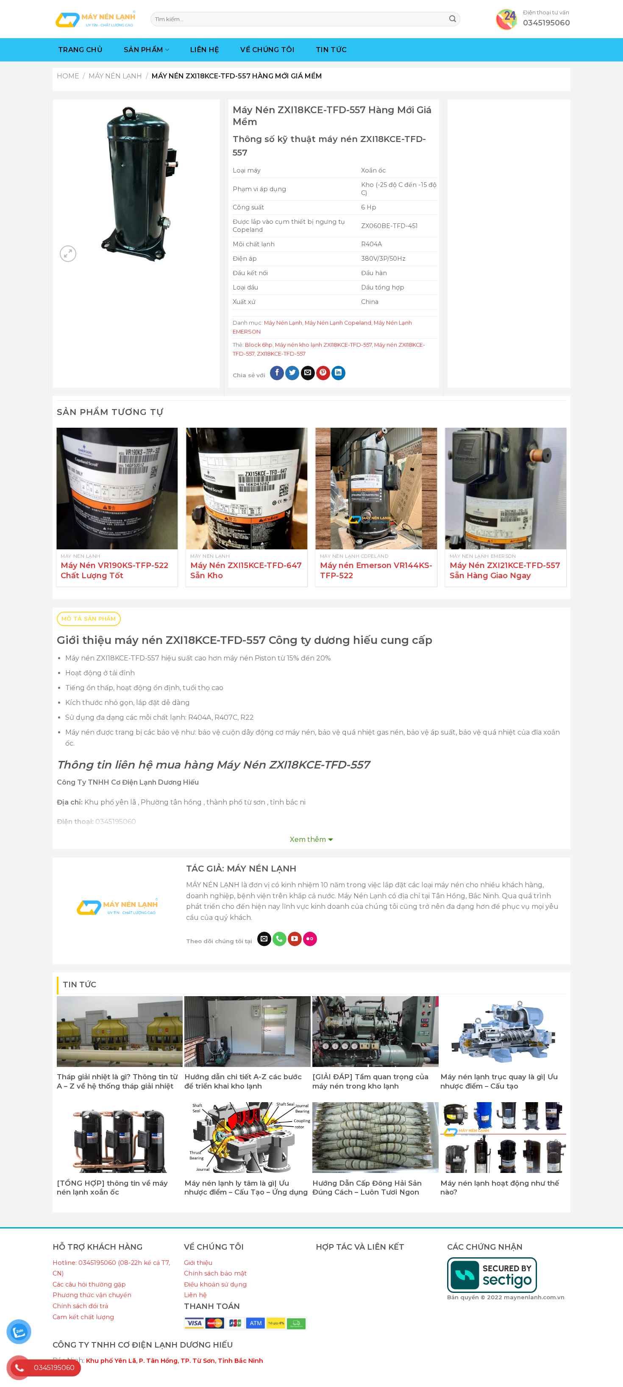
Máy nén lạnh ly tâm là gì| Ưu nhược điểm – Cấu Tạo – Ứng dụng (246, 1188)
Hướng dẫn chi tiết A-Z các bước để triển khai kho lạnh (243, 1081)
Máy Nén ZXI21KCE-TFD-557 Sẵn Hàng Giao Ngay (505, 570)
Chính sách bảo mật (215, 1273)
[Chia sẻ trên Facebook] (277, 373)
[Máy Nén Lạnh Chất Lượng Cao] (95, 18)
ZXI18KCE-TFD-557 (281, 354)
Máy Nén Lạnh (115, 76)
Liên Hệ (204, 50)
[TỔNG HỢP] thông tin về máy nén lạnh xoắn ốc (112, 1188)
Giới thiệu (198, 1263)
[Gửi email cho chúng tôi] (264, 939)
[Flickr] (310, 939)
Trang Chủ (80, 50)
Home (68, 76)
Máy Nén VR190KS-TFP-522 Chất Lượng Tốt (114, 570)
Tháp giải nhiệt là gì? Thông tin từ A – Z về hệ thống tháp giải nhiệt (117, 1081)
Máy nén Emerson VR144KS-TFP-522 (376, 570)
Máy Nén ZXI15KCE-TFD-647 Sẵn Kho (246, 570)
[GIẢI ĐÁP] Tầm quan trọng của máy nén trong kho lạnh (370, 1081)
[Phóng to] (68, 253)
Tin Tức (331, 50)
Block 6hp (259, 345)
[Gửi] (452, 19)
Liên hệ (195, 1295)
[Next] (565, 510)
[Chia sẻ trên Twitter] (292, 373)
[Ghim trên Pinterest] (323, 373)
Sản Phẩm (144, 50)
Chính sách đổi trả (80, 1306)
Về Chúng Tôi (267, 50)
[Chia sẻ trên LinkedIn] (338, 373)
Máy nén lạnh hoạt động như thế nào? (499, 1188)
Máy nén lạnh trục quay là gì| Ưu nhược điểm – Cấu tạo (499, 1081)
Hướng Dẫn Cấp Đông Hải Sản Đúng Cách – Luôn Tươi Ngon (367, 1188)
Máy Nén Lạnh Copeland (338, 323)
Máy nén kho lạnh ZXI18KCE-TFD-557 (323, 345)
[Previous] (57, 510)
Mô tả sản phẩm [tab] (88, 619)
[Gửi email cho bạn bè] (308, 373)
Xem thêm (308, 840)
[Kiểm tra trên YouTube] (295, 939)
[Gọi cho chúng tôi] (279, 939)
